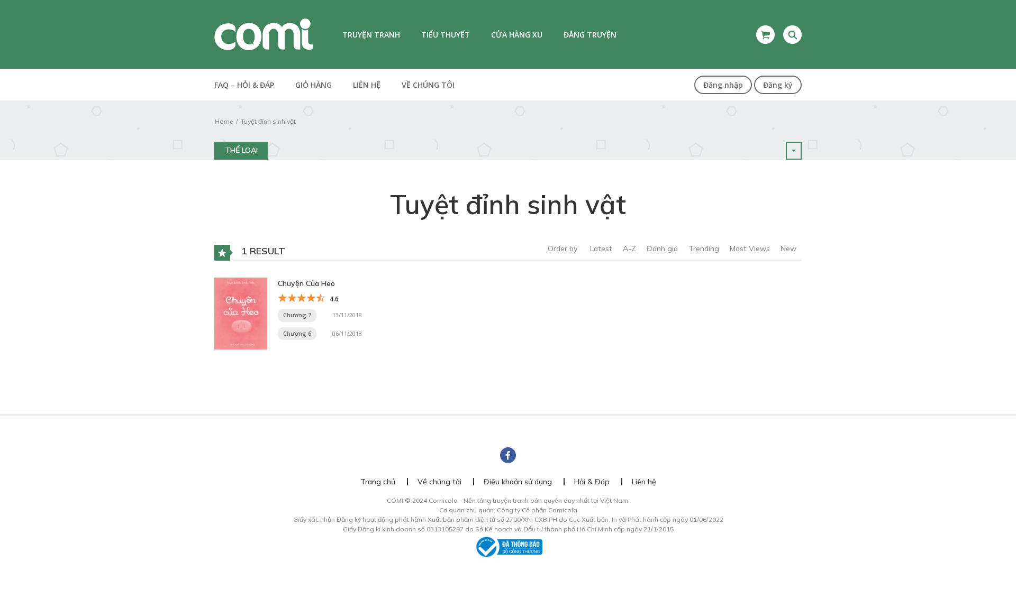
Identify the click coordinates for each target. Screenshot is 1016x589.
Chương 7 (297, 315)
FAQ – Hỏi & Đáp (244, 85)
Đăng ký (778, 85)
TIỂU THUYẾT (445, 35)
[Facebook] (508, 455)
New (788, 248)
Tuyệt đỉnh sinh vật (268, 121)
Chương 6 (297, 333)
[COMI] (263, 34)
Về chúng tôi (428, 85)
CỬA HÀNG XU (516, 35)
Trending (703, 248)
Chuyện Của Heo (306, 283)
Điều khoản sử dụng (518, 481)
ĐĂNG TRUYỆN (590, 35)
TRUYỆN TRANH (371, 35)
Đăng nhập (723, 85)
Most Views (750, 248)
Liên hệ (366, 85)
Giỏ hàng (313, 85)
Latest (601, 248)
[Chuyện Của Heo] (240, 312)
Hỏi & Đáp (592, 481)
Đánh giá (662, 248)
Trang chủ (377, 481)
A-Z (629, 248)
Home (224, 121)
